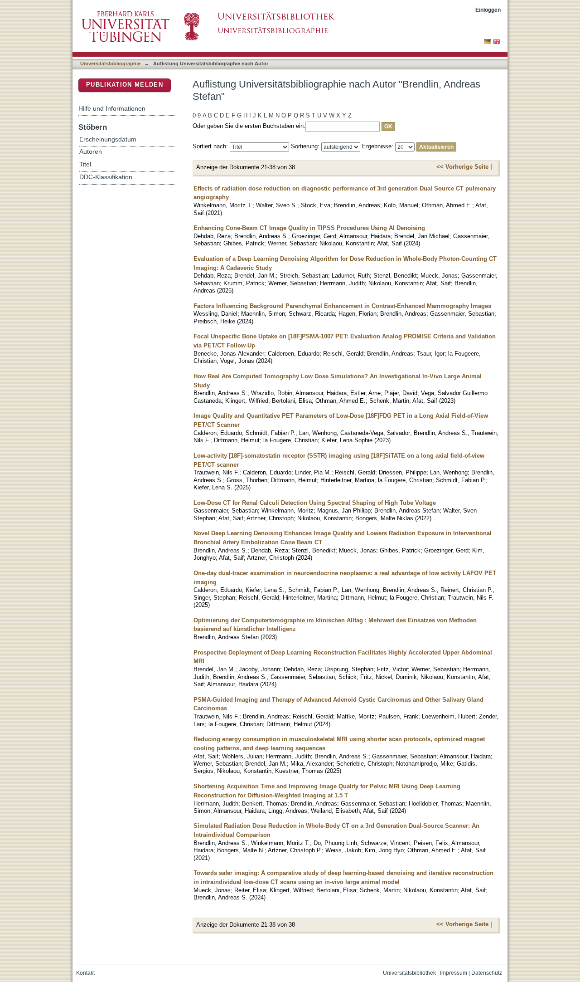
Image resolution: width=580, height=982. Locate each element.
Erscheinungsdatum (107, 139)
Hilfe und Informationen (111, 108)
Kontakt (85, 973)
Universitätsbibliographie (110, 63)
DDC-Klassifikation (105, 177)
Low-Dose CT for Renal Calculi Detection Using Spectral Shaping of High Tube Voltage (314, 502)
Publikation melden (124, 84)
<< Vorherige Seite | (464, 166)
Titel (85, 164)
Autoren (90, 151)
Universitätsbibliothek (409, 973)
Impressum (453, 973)
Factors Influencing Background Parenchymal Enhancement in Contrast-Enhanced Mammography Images (342, 306)
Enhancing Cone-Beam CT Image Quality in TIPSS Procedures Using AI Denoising (309, 228)
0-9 (197, 115)
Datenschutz (486, 973)
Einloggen (488, 10)
